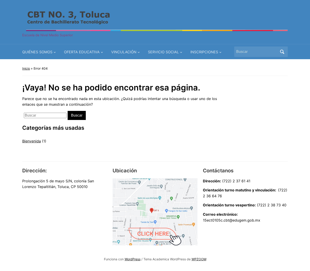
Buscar (282, 51)
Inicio (26, 68)
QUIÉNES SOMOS (37, 52)
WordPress (132, 259)
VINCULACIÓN (123, 52)
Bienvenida (31, 141)
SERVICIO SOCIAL (163, 52)
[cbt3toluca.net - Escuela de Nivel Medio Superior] (155, 18)
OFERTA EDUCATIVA (82, 52)
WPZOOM (199, 259)
